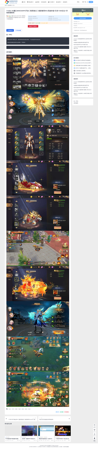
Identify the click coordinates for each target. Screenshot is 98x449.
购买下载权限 (34, 26)
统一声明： (76, 101)
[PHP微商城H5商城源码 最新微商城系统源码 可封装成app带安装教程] (12, 431)
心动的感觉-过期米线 (80, 70)
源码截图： (76, 103)
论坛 (29, 409)
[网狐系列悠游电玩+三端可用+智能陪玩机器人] (46, 431)
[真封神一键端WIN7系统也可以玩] (29, 431)
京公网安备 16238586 (42, 446)
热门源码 (51, 2)
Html (10, 409)
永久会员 (88, 13)
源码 (26, 409)
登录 (91, 2)
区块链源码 (43, 2)
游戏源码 (65, 2)
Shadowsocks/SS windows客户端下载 (84, 63)
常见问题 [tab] (19, 30)
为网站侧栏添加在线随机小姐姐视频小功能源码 (86, 65)
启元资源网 (49, 445)
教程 (19, 409)
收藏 (62, 411)
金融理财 (37, 2)
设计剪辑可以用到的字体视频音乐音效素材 (85, 60)
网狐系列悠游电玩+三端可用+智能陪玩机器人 (46, 439)
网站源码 (30, 2)
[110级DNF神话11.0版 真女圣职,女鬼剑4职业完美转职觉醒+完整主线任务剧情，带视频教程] (63, 431)
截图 (16, 409)
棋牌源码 (41, 437)
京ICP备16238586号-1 (33, 446)
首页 (24, 2)
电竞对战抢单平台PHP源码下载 (81, 44)
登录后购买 (83, 18)
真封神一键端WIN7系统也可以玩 (29, 439)
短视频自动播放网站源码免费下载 (81, 42)
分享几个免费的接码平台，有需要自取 (84, 68)
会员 (78, 13)
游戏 (23, 409)
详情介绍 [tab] (11, 30)
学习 (13, 409)
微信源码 (58, 2)
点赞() (67, 411)
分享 (58, 411)
